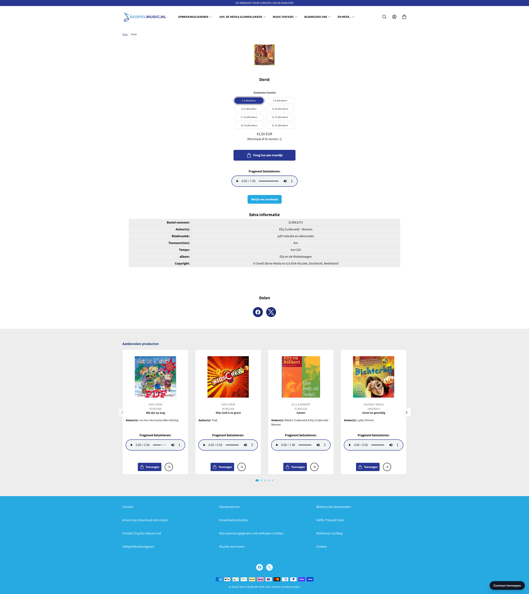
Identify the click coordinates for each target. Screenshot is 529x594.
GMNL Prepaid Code (330, 520)
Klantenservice (229, 507)
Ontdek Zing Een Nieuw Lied (141, 533)
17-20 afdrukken (249, 117)
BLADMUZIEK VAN (315, 17)
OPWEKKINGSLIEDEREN (193, 17)
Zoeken (321, 546)
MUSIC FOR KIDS (283, 17)
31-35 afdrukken (280, 125)
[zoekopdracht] (384, 17)
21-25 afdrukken (280, 117)
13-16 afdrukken (280, 108)
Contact (127, 507)
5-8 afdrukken (280, 100)
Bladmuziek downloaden (333, 507)
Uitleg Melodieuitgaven (138, 546)
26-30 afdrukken (249, 125)
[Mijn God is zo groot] (228, 377)
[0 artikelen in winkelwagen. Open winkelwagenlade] (404, 17)
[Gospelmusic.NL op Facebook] (259, 567)
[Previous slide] (122, 412)
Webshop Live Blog (329, 533)
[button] (257, 480)
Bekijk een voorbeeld (264, 199)
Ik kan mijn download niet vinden (145, 520)
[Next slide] (407, 412)
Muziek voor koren (232, 546)
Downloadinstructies (233, 520)
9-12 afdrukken (249, 108)
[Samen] (301, 377)
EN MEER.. (344, 17)
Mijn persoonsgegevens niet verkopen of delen (251, 533)
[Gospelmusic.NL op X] (269, 567)
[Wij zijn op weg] (155, 377)
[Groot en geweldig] (373, 377)
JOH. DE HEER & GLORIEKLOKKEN (240, 17)
